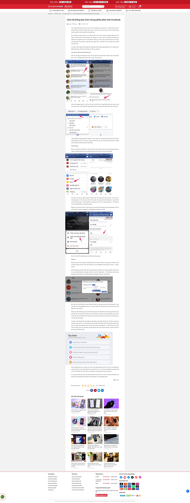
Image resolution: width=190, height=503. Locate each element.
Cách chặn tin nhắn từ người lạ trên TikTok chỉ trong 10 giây (111, 411)
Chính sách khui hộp (76, 483)
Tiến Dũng (74, 24)
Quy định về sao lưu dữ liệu (78, 487)
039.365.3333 (106, 476)
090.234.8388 (106, 483)
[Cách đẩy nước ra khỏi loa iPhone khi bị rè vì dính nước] (111, 439)
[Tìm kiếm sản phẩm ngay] (102, 6)
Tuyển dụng (50, 489)
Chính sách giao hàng (77, 485)
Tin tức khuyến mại (52, 481)
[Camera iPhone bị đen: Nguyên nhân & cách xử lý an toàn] (95, 457)
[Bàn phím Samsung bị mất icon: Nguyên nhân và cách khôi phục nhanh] (78, 439)
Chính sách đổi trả (76, 478)
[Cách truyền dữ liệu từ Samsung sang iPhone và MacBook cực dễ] (95, 403)
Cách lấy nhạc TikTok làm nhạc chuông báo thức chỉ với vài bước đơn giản (78, 429)
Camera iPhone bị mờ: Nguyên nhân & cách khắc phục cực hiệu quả (110, 465)
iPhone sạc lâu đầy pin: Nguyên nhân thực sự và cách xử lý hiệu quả (95, 447)
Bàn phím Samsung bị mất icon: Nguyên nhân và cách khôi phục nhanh (77, 447)
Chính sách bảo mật (76, 481)
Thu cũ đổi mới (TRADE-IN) (78, 489)
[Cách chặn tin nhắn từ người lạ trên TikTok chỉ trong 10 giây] (111, 403)
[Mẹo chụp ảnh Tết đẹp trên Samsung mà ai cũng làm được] (111, 421)
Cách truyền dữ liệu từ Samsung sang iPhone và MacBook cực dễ (94, 411)
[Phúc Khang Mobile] (55, 6)
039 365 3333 (121, 7)
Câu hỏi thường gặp (52, 485)
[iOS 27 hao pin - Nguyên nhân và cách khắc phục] (78, 403)
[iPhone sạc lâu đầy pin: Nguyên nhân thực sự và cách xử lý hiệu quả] (95, 439)
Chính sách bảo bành (76, 476)
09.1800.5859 (106, 479)
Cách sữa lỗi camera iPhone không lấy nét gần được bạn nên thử (78, 465)
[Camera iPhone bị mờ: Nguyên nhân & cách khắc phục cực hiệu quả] (111, 457)
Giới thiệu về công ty (52, 476)
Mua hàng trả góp (52, 487)
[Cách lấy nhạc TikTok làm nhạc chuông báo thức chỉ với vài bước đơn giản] (78, 421)
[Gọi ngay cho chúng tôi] (2, 497)
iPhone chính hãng (52, 483)
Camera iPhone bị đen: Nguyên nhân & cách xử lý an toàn (95, 465)
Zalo (187, 491)
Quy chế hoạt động (52, 478)
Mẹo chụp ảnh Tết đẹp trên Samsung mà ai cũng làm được (110, 429)
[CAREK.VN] (101, 495)
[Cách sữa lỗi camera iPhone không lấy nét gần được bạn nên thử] (78, 457)
